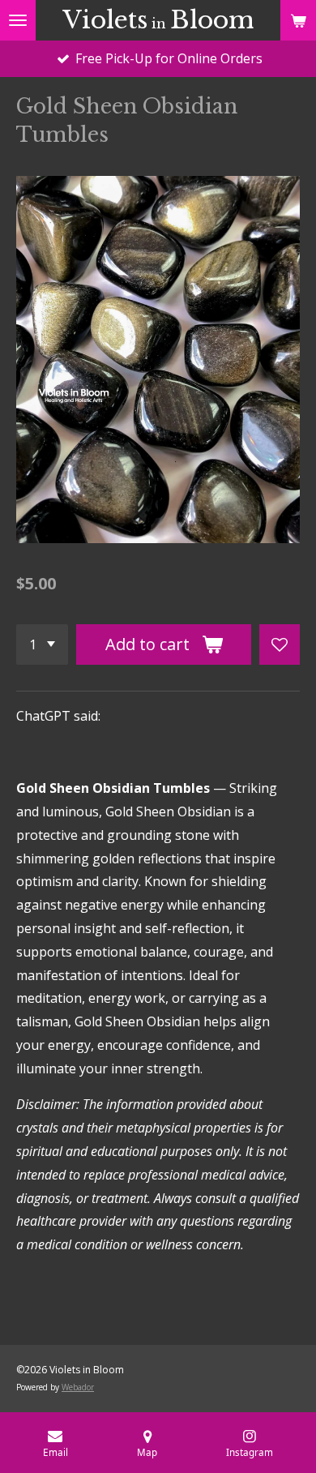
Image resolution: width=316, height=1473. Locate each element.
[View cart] (298, 20)
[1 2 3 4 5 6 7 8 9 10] (42, 644)
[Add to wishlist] (279, 644)
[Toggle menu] (18, 20)
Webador (78, 1387)
